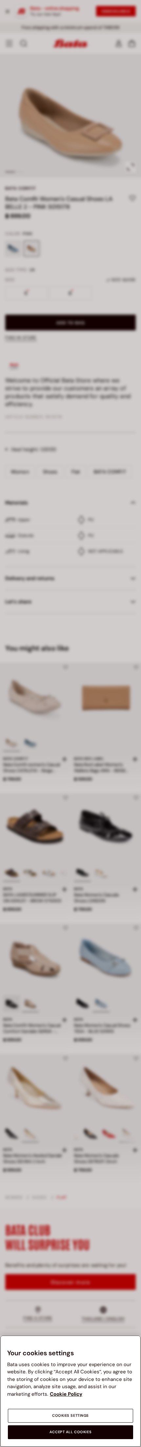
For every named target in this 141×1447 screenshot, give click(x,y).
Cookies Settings (70, 1415)
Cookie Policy (66, 1394)
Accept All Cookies (70, 1432)
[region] (70, 1391)
